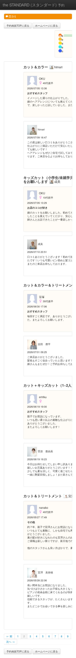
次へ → (10, 641)
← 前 (9, 636)
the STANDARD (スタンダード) (34, 5)
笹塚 (41, 297)
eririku (43, 397)
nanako (43, 507)
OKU (42, 78)
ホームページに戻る (46, 25)
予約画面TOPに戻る (17, 25)
